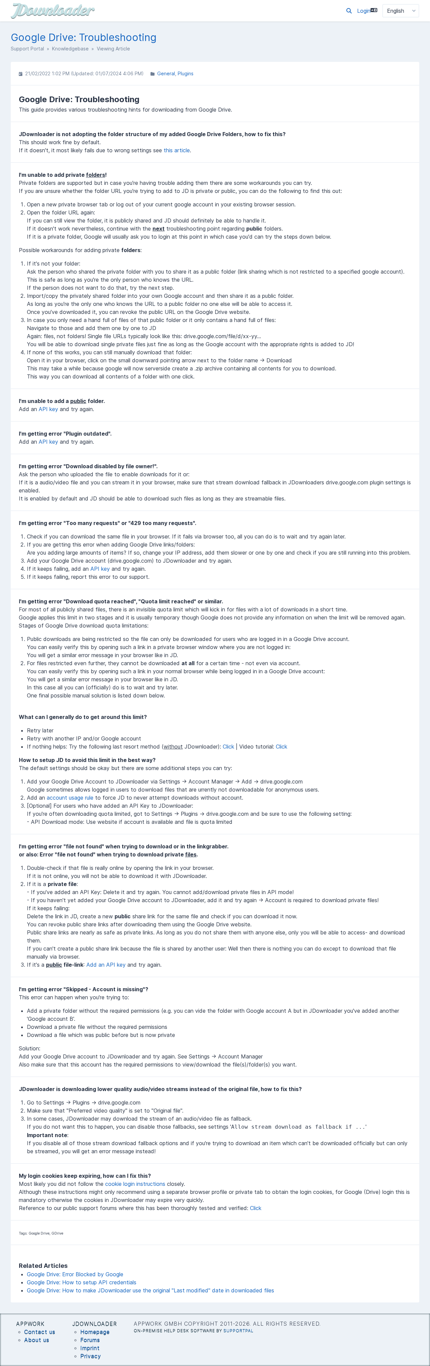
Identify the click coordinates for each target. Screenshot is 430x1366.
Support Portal (27, 48)
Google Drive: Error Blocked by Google (75, 1274)
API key (48, 409)
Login (364, 10)
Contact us (39, 1331)
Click (228, 746)
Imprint (90, 1347)
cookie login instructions (135, 1183)
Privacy (90, 1356)
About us (36, 1339)
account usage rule (70, 797)
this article (177, 150)
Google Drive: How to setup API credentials (81, 1282)
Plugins (186, 73)
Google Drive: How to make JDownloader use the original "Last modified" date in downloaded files (150, 1290)
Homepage (95, 1331)
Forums (90, 1339)
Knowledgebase (70, 48)
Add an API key (106, 964)
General (166, 73)
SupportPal (238, 1330)
